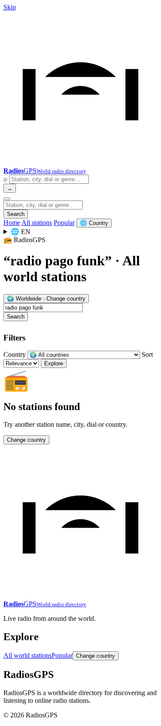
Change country (26, 440)
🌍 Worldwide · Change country (46, 298)
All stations (36, 222)
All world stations (27, 655)
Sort (147, 354)
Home (11, 222)
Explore (53, 363)
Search (15, 214)
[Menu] (6, 198)
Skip (9, 7)
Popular (64, 222)
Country (14, 354)
